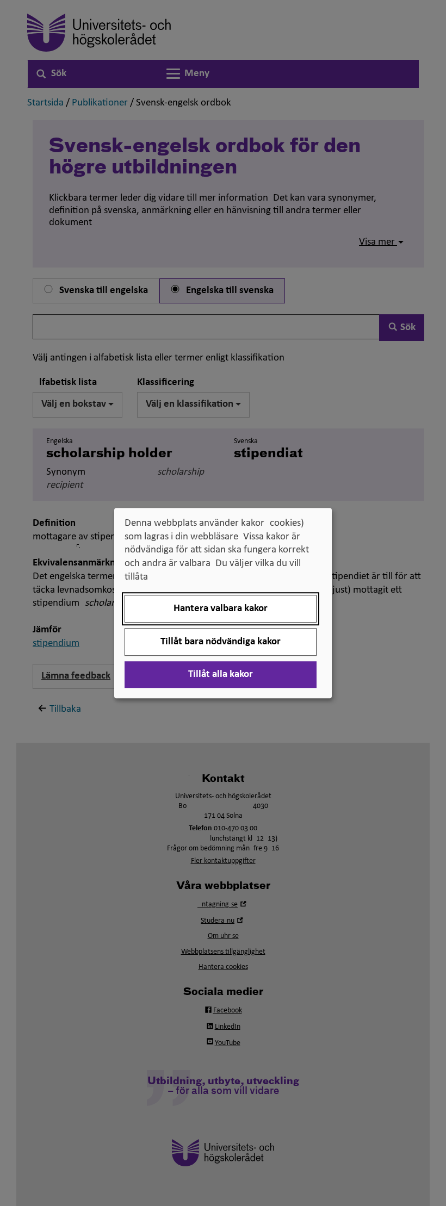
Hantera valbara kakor (221, 609)
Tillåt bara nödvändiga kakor (220, 642)
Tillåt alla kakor (220, 674)
